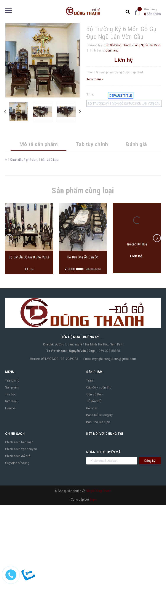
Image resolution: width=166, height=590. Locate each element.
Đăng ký (149, 461)
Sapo (93, 499)
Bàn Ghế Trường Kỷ (99, 415)
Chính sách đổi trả (17, 456)
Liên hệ (10, 408)
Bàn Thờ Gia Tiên (98, 422)
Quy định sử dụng (17, 463)
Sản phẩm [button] (94, 372)
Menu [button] (9, 372)
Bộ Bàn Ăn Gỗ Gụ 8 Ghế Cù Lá (29, 257)
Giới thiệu (11, 401)
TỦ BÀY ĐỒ (94, 401)
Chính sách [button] (15, 433)
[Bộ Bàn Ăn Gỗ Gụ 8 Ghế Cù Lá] (29, 227)
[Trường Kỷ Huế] (137, 220)
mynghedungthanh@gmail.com (114, 359)
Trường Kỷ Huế (136, 244)
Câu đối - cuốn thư (99, 387)
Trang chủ (12, 380)
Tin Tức (10, 394)
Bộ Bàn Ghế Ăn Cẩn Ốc (83, 257)
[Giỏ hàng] (138, 12)
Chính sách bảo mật (19, 442)
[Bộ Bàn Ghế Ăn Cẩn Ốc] (83, 227)
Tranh (90, 380)
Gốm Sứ (91, 408)
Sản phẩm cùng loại (83, 190)
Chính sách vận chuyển (21, 449)
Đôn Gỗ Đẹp (94, 394)
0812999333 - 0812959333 (59, 359)
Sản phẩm (152, 12)
